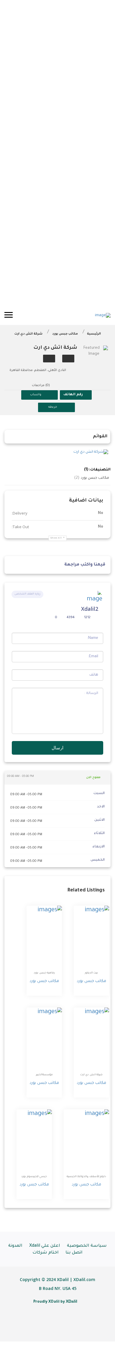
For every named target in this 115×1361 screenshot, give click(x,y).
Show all (56, 538)
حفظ (68, 358)
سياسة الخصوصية (87, 1246)
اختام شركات (45, 1253)
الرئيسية (94, 334)
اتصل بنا (74, 1253)
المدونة (15, 1246)
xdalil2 (89, 608)
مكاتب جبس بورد (65, 334)
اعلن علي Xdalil (44, 1246)
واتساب (35, 394)
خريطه (52, 407)
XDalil (71, 1301)
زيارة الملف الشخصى (27, 594)
